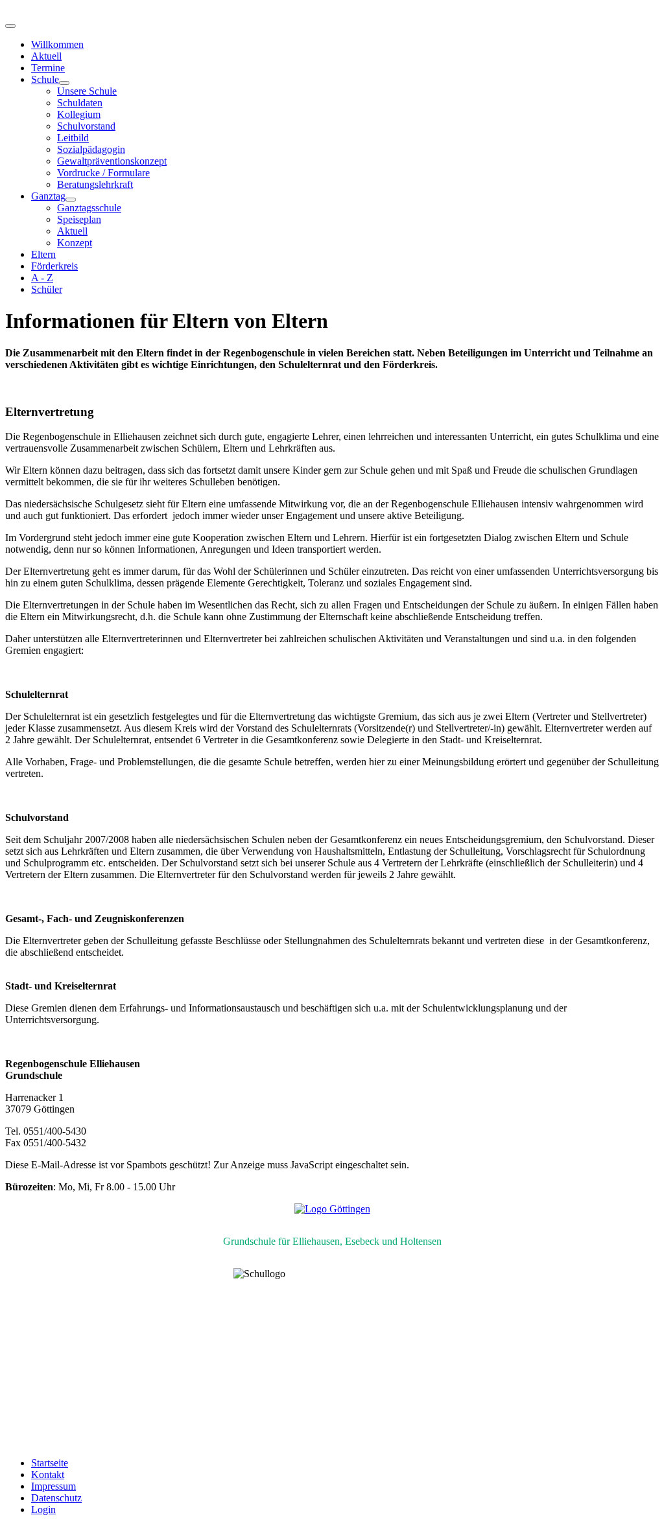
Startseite (49, 1462)
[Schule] (64, 83)
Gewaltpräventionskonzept (112, 161)
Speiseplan (79, 219)
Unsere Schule (87, 91)
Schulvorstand (86, 126)
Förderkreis (54, 266)
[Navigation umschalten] (10, 26)
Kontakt (47, 1474)
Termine (48, 67)
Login (43, 1509)
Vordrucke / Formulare (103, 172)
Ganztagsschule (89, 207)
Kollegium (79, 114)
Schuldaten (79, 102)
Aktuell (46, 56)
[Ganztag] (70, 200)
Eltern (43, 254)
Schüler (46, 289)
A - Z (42, 277)
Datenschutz (56, 1497)
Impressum (53, 1486)
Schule (45, 79)
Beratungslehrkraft (95, 184)
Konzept (74, 242)
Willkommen (57, 44)
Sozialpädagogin (91, 149)
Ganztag (48, 196)
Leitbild (73, 137)
